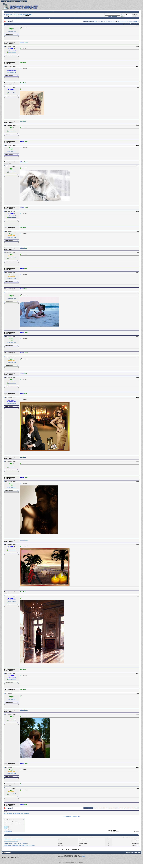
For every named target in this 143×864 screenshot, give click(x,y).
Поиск (132, 18)
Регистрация (49, 18)
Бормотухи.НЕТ (9, 14)
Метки (5, 811)
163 (125, 21)
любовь (18, 813)
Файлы (5, 1)
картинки (14, 813)
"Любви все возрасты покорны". (11, 841)
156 (109, 21)
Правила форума (20, 18)
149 (104, 21)
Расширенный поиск (112, 16)
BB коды (6, 826)
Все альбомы (75, 18)
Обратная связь (130, 852)
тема (25, 813)
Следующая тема (76, 816)
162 (123, 21)
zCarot (83, 856)
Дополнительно (14, 1)
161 (120, 21)
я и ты (27, 813)
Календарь (51, 11)
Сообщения (22, 1)
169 (127, 21)
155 (106, 21)
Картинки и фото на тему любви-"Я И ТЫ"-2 (13, 838)
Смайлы (6, 827)
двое (5, 813)
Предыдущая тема (67, 816)
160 (118, 21)
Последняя (135, 21)
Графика (20, 14)
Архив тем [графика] (27, 14)
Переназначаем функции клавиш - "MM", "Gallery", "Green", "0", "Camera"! (19, 845)
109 (102, 21)
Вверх (139, 852)
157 (111, 21)
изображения (9, 813)
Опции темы (126, 23)
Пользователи (33, 11)
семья (22, 813)
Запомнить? (136, 14)
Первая (95, 21)
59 (99, 21)
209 (130, 21)
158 (113, 21)
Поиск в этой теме (134, 23)
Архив (135, 852)
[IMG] (5, 828)
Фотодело (16, 14)
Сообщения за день (106, 18)
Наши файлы (13, 11)
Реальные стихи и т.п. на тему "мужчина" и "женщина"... (16, 843)
